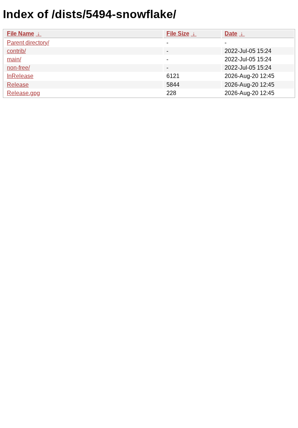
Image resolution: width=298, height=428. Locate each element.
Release (18, 85)
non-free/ (18, 68)
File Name (20, 33)
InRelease (20, 76)
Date (231, 33)
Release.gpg (23, 93)
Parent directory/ (28, 43)
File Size (177, 33)
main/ (14, 59)
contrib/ (16, 51)
